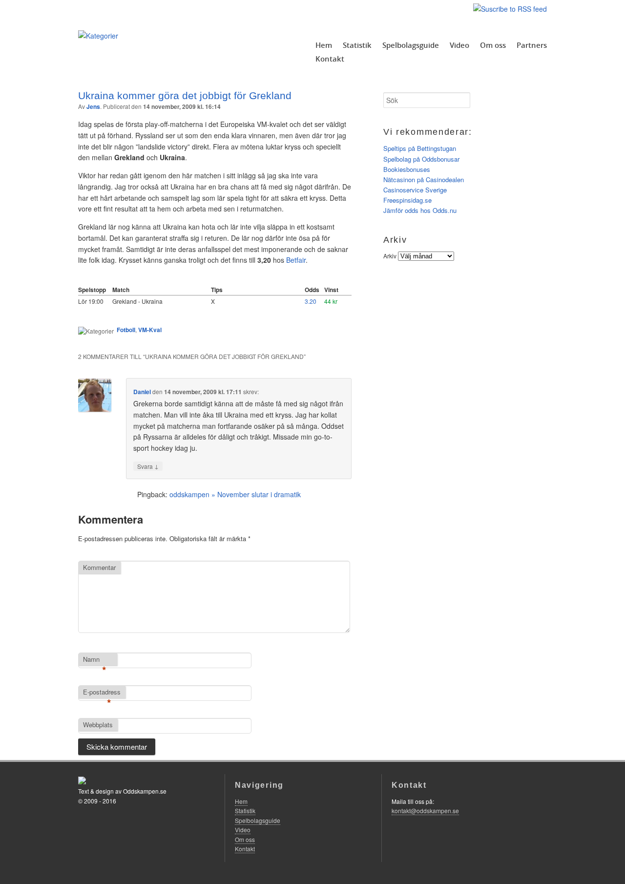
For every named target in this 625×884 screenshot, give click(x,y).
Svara (148, 466)
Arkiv (389, 256)
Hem (323, 45)
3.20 (310, 301)
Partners (532, 45)
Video (459, 45)
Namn (94, 659)
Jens (93, 106)
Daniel (142, 391)
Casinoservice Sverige (415, 189)
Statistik (357, 45)
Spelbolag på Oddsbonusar (421, 159)
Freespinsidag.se (407, 200)
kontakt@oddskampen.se (425, 810)
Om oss (493, 45)
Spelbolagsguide (410, 45)
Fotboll (126, 329)
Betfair (296, 260)
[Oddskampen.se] (98, 36)
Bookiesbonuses (406, 169)
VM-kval (150, 329)
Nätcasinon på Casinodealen (423, 179)
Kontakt (329, 58)
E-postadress (102, 692)
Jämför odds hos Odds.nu (420, 210)
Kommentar (99, 567)
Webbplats (98, 724)
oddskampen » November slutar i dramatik (235, 494)
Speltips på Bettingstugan (419, 148)
